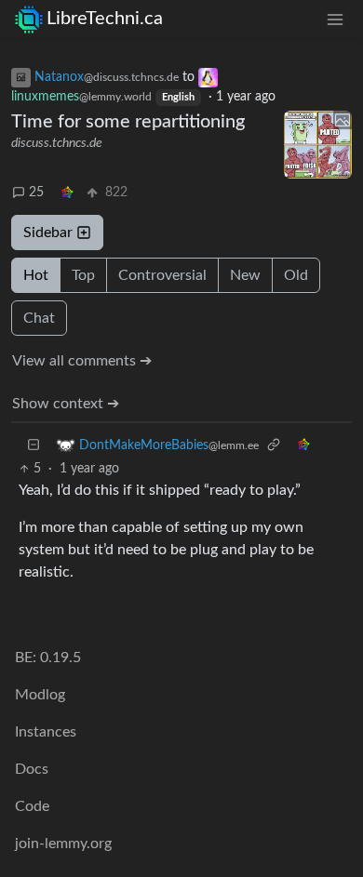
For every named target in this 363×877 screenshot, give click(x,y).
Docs (31, 769)
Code (32, 806)
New (245, 275)
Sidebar (48, 232)
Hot (35, 275)
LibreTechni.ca (105, 18)
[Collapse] (33, 445)
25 (36, 192)
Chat (39, 318)
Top (83, 275)
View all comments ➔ (82, 360)
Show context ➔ (65, 403)
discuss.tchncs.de (56, 143)
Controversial (162, 275)
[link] (67, 193)
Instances (45, 731)
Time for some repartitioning (128, 122)
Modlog (40, 694)
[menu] (335, 19)
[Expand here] (318, 145)
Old (296, 275)
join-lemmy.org (63, 843)
